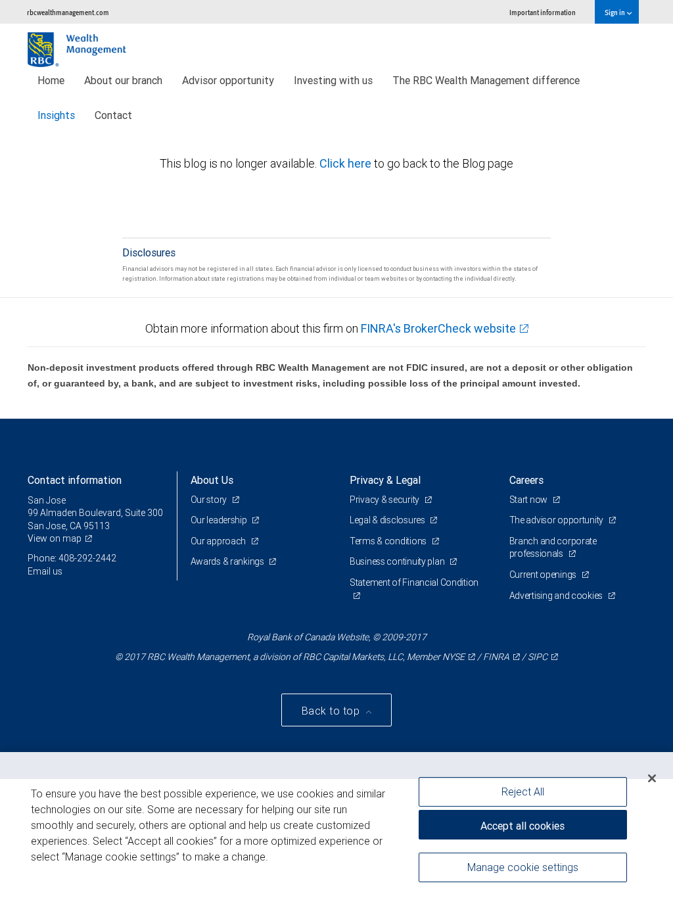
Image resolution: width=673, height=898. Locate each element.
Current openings (543, 574)
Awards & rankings (228, 561)
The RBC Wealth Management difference (486, 80)
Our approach (219, 541)
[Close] (652, 778)
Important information (542, 12)
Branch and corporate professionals (553, 547)
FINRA (496, 657)
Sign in (615, 12)
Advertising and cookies (557, 596)
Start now (529, 500)
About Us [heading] (212, 479)
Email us (45, 571)
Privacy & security (385, 500)
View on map (54, 538)
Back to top (332, 710)
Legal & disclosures (388, 520)
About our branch (123, 80)
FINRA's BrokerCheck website (438, 328)
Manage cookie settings (522, 867)
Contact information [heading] (75, 479)
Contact (113, 115)
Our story (210, 500)
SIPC (537, 657)
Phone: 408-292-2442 (72, 558)
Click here (346, 163)
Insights (56, 115)
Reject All (522, 791)
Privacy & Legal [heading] (385, 479)
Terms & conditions (389, 541)
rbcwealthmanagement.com (68, 12)
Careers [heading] (526, 479)
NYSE (453, 657)
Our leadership (220, 520)
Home (50, 80)
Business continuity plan (398, 561)
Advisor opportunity (228, 80)
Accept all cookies (522, 825)
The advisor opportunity (557, 520)
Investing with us (333, 80)
